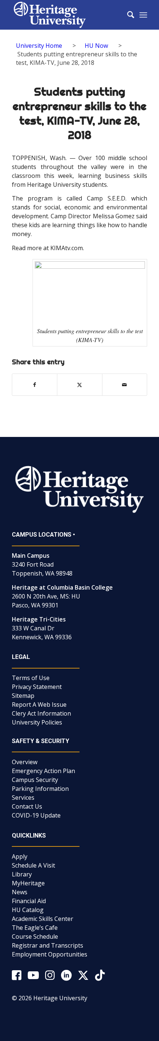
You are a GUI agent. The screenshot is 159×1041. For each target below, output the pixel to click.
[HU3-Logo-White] (66, 15)
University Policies (37, 722)
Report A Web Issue (39, 704)
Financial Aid (29, 901)
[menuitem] (127, 15)
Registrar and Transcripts (47, 945)
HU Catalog (28, 910)
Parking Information (40, 789)
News (19, 892)
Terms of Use (31, 678)
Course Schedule (35, 936)
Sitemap (23, 696)
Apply (19, 856)
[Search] (127, 15)
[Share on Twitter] (79, 384)
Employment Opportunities (49, 954)
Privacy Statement (37, 687)
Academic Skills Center (42, 919)
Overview (24, 762)
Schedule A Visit (33, 865)
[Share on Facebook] (34, 384)
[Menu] (143, 15)
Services (23, 797)
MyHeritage (28, 883)
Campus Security (35, 780)
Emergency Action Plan (43, 771)
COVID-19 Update (36, 815)
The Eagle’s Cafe (35, 928)
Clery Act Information (41, 713)
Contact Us (27, 806)
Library (22, 874)
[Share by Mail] (124, 384)
